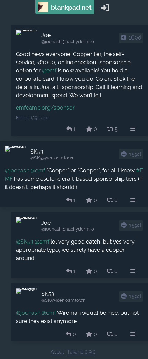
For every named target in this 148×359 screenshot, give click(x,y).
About (57, 352)
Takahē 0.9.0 (81, 352)
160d (135, 37)
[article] (79, 80)
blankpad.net (70, 7)
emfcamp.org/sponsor (45, 107)
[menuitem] (133, 129)
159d (135, 154)
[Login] (105, 7)
